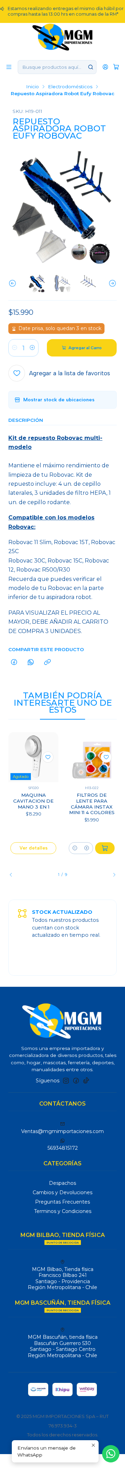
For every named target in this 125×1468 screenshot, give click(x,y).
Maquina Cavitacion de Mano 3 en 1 (33, 801)
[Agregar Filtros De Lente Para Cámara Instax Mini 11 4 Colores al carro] (105, 848)
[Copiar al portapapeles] (47, 662)
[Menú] (9, 66)
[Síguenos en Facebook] (76, 1080)
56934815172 (63, 1148)
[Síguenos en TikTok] (86, 1080)
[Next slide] (111, 283)
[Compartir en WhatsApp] (30, 662)
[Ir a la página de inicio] (62, 36)
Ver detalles (33, 848)
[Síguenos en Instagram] (65, 1080)
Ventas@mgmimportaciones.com (62, 1131)
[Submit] (91, 67)
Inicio (32, 86)
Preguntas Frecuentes (62, 1202)
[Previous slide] (13, 283)
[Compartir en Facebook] (14, 662)
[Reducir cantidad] (14, 347)
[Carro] (116, 66)
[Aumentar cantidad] (32, 347)
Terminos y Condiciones (62, 1211)
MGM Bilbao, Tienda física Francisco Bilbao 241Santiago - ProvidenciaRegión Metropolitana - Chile (62, 1278)
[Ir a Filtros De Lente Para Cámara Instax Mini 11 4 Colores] (92, 757)
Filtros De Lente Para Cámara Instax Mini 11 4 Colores (92, 803)
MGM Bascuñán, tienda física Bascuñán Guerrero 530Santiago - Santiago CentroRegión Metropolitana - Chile (63, 1346)
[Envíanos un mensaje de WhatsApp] (110, 1453)
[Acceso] (105, 66)
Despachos (62, 1183)
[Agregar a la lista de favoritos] (47, 757)
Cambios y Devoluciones (62, 1192)
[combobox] (57, 67)
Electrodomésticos (70, 86)
